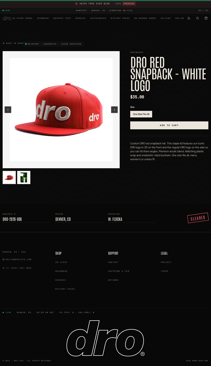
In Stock (61, 262)
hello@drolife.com (19, 259)
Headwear (61, 271)
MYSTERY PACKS (120, 18)
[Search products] (197, 18)
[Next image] (114, 109)
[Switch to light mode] (189, 18)
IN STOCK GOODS (22, 18)
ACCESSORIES (98, 18)
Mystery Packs (65, 289)
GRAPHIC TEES (62, 18)
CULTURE (166, 18)
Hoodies (60, 280)
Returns (113, 280)
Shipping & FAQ (118, 271)
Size (132, 107)
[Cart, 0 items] (206, 18)
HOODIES (80, 18)
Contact (113, 262)
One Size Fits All (141, 114)
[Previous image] (8, 109)
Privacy (166, 262)
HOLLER (179, 18)
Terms (164, 271)
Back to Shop (15, 43)
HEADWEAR (43, 18)
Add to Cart (169, 125)
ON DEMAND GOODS (145, 18)
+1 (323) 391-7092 (19, 268)
